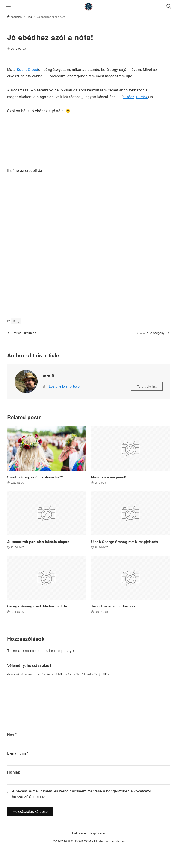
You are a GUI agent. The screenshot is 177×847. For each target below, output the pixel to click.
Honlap (13, 772)
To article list (147, 386)
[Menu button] (8, 6)
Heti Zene (79, 833)
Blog (16, 321)
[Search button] (169, 6)
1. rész (128, 96)
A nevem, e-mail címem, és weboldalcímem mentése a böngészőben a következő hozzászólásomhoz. (81, 793)
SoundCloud (27, 69)
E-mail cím (18, 753)
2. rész (142, 96)
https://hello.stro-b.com (65, 386)
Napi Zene (97, 833)
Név (12, 734)
